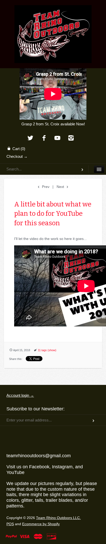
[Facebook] (44, 138)
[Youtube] (57, 138)
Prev (45, 187)
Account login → (20, 395)
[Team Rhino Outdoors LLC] (53, 11)
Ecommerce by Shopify (41, 524)
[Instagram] (71, 138)
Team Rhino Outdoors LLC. (58, 518)
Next (61, 187)
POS (10, 524)
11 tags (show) (47, 350)
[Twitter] (30, 138)
